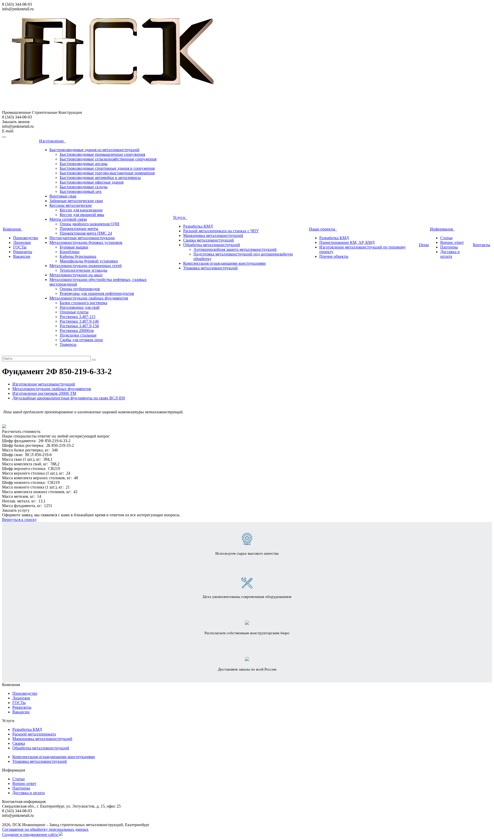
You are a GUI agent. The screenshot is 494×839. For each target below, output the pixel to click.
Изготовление (52, 141)
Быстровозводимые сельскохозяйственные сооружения (108, 159)
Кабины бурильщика (78, 256)
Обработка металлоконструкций (211, 245)
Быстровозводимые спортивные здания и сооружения (107, 168)
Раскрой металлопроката (34, 734)
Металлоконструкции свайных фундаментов (88, 298)
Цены (424, 245)
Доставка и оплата (450, 254)
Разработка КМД (198, 226)
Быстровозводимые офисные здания (91, 182)
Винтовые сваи (62, 196)
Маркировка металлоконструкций (213, 235)
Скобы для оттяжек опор (81, 340)
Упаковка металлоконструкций (210, 268)
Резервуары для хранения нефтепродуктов (97, 293)
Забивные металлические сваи (76, 201)
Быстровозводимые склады (84, 187)
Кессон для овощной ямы (82, 214)
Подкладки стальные (78, 335)
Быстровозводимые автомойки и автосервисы (100, 177)
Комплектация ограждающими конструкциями (224, 263)
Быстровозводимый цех (81, 191)
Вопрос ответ (452, 242)
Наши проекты (323, 229)
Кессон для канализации (81, 210)
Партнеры (449, 247)
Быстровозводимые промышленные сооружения (102, 154)
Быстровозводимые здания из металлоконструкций (94, 150)
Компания (13, 229)
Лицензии (22, 242)
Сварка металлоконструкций (208, 240)
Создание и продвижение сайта (30, 834)
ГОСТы (20, 247)
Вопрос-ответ (24, 783)
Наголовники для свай (80, 307)
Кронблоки (70, 252)
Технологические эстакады (83, 270)
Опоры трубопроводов (80, 289)
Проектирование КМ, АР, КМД (347, 242)
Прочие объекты (333, 256)
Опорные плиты (74, 312)
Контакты (481, 245)
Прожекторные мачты (79, 228)
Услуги (180, 217)
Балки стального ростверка (83, 303)
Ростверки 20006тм (77, 330)
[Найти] (94, 360)
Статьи (446, 238)
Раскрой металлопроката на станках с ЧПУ (221, 231)
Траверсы (68, 344)
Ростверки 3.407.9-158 (79, 326)
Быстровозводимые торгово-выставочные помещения (107, 173)
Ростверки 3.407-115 (77, 316)
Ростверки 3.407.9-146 (79, 321)
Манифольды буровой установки (89, 261)
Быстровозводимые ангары (84, 163)
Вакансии (21, 256)
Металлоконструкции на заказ (75, 275)
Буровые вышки (74, 247)
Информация (442, 229)
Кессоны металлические (70, 205)
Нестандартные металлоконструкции (82, 238)
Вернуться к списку (19, 519)
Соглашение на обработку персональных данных (45, 829)
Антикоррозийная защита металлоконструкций (235, 249)
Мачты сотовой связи (68, 219)
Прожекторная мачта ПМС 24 (86, 233)
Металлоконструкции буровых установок (85, 242)
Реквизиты (22, 252)
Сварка (18, 743)
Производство (25, 238)
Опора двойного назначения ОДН (89, 224)
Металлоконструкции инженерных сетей (85, 265)
